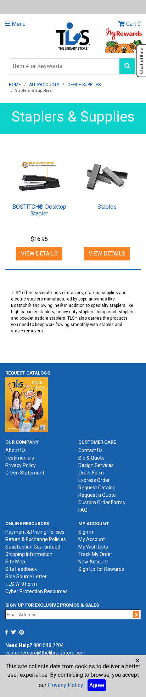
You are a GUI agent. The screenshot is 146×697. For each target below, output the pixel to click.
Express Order (94, 480)
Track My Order (95, 554)
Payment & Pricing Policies (34, 532)
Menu (18, 24)
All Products (44, 84)
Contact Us (90, 450)
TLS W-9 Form (21, 584)
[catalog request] (26, 404)
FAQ (83, 510)
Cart (133, 24)
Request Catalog (97, 487)
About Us (15, 450)
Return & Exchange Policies (35, 539)
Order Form (91, 473)
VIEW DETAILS (39, 253)
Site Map (15, 561)
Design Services (96, 465)
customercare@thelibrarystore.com (45, 653)
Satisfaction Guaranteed (32, 547)
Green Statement (24, 473)
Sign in (85, 532)
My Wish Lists (93, 547)
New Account (93, 561)
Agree (96, 685)
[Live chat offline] (141, 60)
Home (15, 84)
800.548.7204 (48, 645)
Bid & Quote (91, 458)
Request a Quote (97, 495)
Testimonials (19, 458)
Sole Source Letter (26, 576)
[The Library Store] (73, 35)
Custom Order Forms (101, 502)
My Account (91, 539)
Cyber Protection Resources (36, 591)
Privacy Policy (20, 465)
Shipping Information (28, 554)
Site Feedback (21, 569)
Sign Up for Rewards (101, 569)
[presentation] (39, 177)
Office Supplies (84, 84)
